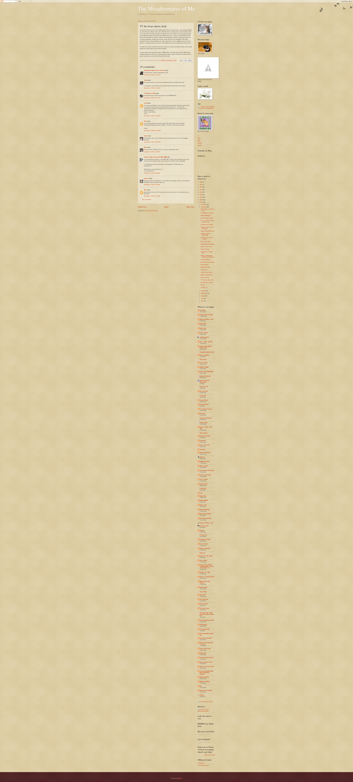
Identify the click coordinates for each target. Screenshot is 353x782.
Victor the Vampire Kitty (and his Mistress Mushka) (206, 672)
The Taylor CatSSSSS (206, 638)
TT (198, 136)
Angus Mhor (203, 323)
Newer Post (142, 207)
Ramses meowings (205, 548)
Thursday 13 (204, 270)
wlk (201, 686)
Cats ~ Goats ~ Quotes (206, 341)
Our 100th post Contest (207, 282)
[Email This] (184, 60)
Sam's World (203, 560)
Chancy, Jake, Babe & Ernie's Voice (206, 347)
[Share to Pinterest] (191, 60)
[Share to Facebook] (189, 60)
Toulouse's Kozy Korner (206, 657)
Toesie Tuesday (205, 277)
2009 (201, 197)
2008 (201, 199)
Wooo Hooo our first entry (207, 262)
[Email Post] (180, 60)
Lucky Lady (203, 488)
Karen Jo (146, 178)
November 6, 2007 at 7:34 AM (152, 196)
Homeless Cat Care (205, 436)
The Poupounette (204, 629)
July (202, 298)
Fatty (199, 138)
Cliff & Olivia (203, 359)
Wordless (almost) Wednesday (205, 234)
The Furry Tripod (204, 608)
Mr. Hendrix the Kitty (205, 518)
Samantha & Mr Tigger (206, 556)
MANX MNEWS (204, 500)
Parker (146, 136)
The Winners (201, 763)
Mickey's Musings (205, 509)
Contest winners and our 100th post (207, 227)
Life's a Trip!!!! (204, 479)
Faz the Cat (203, 395)
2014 (201, 184)
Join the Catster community (204, 734)
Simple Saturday (205, 249)
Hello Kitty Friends (205, 267)
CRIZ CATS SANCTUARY (207, 371)
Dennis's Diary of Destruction (204, 381)
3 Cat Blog (202, 310)
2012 (201, 189)
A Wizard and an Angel (206, 314)
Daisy (145, 147)
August (203, 296)
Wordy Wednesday (206, 215)
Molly (199, 141)
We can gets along (206, 241)
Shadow (200, 143)
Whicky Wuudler (204, 677)
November (204, 207)
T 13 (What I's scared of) (207, 213)
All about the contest (203, 765)
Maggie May (203, 496)
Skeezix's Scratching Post (207, 577)
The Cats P (203, 594)
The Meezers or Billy (150, 93)
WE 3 (145, 190)
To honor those (204, 264)
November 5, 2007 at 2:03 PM (152, 152)
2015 (201, 182)
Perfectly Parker (204, 526)
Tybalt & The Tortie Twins (207, 666)
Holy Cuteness (204, 433)
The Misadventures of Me (166, 8)
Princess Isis (203, 535)
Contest (203, 285)
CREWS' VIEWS (204, 367)
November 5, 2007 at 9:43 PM (152, 173)
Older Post (190, 207)
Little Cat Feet (203, 484)
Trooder (200, 145)
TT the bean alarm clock (207, 280)
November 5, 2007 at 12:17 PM (152, 98)
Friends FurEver (204, 404)
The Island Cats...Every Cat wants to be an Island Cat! (207, 614)
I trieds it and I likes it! (207, 272)
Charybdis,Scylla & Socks (207, 352)
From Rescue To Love (206, 409)
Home (166, 207)
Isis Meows (203, 440)
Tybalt (145, 80)
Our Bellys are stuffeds (207, 224)
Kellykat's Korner (204, 461)
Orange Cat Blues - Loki (206, 523)
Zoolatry (202, 695)
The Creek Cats (204, 599)
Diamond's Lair (204, 386)
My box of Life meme (206, 246)
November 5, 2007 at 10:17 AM (152, 75)
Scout (145, 103)
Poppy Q (202, 530)
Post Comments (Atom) (151, 210)
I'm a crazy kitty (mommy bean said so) (207, 221)
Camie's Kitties (204, 332)
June (202, 301)
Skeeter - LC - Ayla (205, 572)
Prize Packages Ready (207, 218)
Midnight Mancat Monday (207, 244)
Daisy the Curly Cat (205, 376)
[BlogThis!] (186, 60)
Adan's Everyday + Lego (206, 319)
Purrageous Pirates (205, 539)
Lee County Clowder (205, 475)
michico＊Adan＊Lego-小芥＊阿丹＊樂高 (155, 157)
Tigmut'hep (203, 653)
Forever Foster (204, 400)
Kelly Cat (202, 457)
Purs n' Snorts (204, 544)
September (204, 293)
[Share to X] (187, 60)
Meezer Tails (203, 505)
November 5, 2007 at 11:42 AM (152, 88)
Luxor (201, 493)
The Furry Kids (204, 603)
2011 (201, 192)
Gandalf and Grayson (206, 418)
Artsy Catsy (203, 328)
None (145, 121)
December (204, 204)
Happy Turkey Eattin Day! (207, 231)
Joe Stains (203, 449)
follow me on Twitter (210, 755)
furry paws (203, 413)
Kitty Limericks (204, 466)
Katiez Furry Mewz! (205, 452)
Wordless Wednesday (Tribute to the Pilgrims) (207, 256)
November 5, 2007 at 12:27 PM (152, 116)
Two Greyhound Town (206, 662)
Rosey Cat (202, 553)
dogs (205, 742)
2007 (201, 202)
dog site (201, 742)
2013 (201, 187)
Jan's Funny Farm (205, 445)
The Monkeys (203, 624)
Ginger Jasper (204, 422)
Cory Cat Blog (203, 362)
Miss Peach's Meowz (205, 514)
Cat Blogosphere (204, 337)
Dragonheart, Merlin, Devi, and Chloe (154, 70)
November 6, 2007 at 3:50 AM (152, 184)
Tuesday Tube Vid (205, 259)
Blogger (180, 778)
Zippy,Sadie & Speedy (206, 690)
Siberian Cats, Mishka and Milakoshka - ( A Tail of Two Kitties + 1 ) (207, 566)
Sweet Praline (203, 587)
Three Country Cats (205, 648)
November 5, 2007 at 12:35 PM (152, 130)
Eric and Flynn (204, 391)
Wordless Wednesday (206, 275)
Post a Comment (146, 199)
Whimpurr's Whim (205, 681)
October (203, 290)
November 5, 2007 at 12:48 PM (152, 142)
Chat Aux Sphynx (204, 355)
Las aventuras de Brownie (207, 470)
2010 (201, 194)
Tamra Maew (203, 591)
